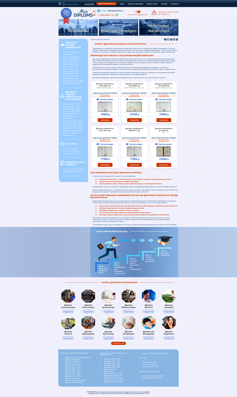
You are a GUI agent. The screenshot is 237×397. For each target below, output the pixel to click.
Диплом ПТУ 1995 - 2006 (72, 125)
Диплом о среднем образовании (70, 134)
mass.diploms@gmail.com (138, 14)
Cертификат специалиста (73, 171)
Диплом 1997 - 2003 (70, 74)
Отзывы (164, 4)
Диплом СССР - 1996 (71, 76)
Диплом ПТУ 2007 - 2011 (72, 123)
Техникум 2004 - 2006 (71, 111)
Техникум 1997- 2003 (71, 113)
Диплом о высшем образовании (70, 53)
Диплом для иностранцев (73, 81)
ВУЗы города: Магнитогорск (158, 28)
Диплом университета (72, 83)
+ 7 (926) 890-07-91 (106, 15)
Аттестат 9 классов (70, 148)
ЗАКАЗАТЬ (105, 120)
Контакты (175, 4)
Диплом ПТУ (68, 118)
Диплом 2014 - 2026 (70, 64)
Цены (122, 4)
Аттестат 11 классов (70, 151)
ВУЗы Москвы (78, 31)
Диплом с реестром (71, 78)
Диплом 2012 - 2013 (70, 66)
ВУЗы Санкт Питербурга (118, 31)
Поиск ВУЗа (89, 4)
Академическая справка (72, 130)
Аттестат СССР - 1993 (71, 153)
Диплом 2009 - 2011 (70, 69)
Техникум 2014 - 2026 (71, 104)
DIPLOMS (83, 12)
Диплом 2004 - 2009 (70, 71)
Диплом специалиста (71, 59)
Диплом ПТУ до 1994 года (73, 128)
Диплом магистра (70, 61)
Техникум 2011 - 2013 (71, 106)
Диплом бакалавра (70, 57)
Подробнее (68, 311)
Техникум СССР (69, 116)
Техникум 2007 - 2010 (71, 109)
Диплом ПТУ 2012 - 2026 (72, 121)
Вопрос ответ (151, 4)
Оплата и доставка (135, 4)
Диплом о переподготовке (73, 169)
